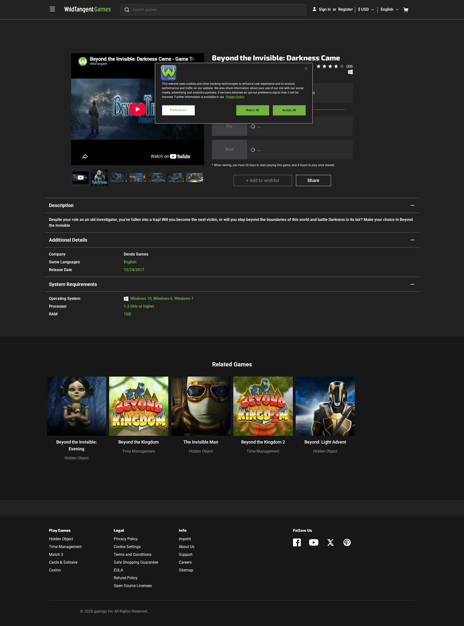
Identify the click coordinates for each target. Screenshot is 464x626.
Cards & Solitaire (63, 562)
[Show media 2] (99, 177)
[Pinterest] (347, 542)
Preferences (178, 110)
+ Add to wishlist (263, 180)
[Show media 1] (80, 177)
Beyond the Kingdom (138, 442)
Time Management (138, 451)
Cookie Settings (127, 546)
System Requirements (73, 284)
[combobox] (213, 9)
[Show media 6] (175, 177)
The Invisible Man (200, 442)
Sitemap (186, 570)
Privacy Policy (126, 539)
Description (61, 205)
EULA (118, 570)
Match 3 (56, 554)
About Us (186, 546)
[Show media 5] (156, 177)
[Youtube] (313, 542)
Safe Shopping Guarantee (136, 562)
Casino (55, 570)
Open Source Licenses (133, 585)
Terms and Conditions (133, 554)
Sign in (325, 9)
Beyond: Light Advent (325, 442)
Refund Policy (126, 578)
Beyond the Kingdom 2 (263, 442)
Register (345, 9)
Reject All (252, 110)
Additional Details (68, 240)
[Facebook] (297, 542)
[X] (330, 542)
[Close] (306, 68)
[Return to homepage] (87, 10)
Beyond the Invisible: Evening (76, 445)
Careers (185, 562)
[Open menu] (52, 9)
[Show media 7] (194, 177)
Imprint (185, 539)
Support (185, 554)
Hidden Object (77, 458)
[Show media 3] (118, 177)
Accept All (289, 110)
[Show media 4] (137, 177)
